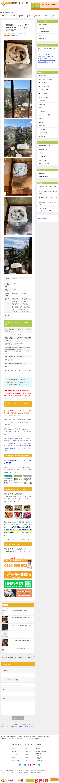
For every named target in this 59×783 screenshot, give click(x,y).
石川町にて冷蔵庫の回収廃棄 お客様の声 (19, 610)
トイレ (49, 58)
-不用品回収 (27, 746)
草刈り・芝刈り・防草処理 (45, 79)
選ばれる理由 (13, 16)
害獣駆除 (41, 107)
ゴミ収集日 (41, 173)
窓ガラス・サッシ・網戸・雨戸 (47, 60)
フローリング (41, 54)
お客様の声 (21, 16)
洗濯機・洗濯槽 (42, 62)
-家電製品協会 (38, 758)
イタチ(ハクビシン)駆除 (44, 115)
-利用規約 (38, 748)
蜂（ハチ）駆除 (42, 82)
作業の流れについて (44, 149)
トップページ (14, 746)
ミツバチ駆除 (43, 93)
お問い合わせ (54, 16)
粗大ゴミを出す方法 (44, 176)
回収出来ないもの (44, 163)
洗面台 (45, 58)
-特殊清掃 (26, 754)
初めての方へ (4, 16)
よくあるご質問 (42, 156)
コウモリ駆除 (42, 111)
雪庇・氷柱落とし (44, 132)
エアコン (48, 54)
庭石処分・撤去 (42, 75)
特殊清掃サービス (43, 38)
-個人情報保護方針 (39, 749)
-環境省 (37, 755)
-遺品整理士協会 (39, 760)
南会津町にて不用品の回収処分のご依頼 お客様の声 (21, 648)
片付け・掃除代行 (43, 24)
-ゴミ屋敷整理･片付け (28, 749)
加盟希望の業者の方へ (43, 218)
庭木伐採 (41, 118)
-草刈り (26, 760)
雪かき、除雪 (42, 125)
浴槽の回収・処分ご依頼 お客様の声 (10, 657)
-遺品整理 (26, 748)
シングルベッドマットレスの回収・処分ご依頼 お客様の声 (21, 626)
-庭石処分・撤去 (27, 751)
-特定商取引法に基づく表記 (41, 751)
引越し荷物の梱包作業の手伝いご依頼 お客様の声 (20, 617)
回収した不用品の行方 (44, 160)
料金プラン (46, 16)
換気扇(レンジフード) (47, 56)
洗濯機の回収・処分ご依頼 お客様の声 (27, 657)
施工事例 (28, 16)
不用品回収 (41, 28)
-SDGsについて (39, 757)
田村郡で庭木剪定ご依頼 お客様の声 (18, 633)
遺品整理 (41, 35)
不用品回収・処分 (14, 35)
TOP (28, 736)
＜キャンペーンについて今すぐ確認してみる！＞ (18, 539)
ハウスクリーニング (45, 48)
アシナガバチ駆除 (44, 86)
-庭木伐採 (26, 757)
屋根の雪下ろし (44, 129)
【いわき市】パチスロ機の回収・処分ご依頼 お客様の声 (21, 641)
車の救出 (42, 136)
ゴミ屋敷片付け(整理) (44, 31)
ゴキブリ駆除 (42, 104)
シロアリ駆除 (42, 100)
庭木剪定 (41, 122)
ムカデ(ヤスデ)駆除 (43, 97)
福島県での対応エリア (44, 145)
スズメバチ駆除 (44, 90)
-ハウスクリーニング (28, 752)
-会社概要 (38, 746)
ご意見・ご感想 (37, 16)
